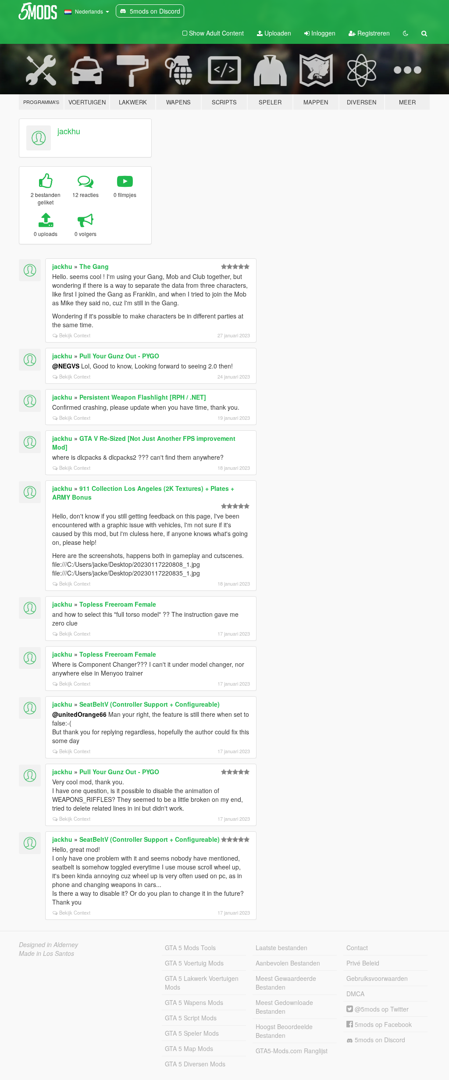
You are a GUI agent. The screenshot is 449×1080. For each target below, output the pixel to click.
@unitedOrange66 (79, 714)
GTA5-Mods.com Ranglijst (292, 1050)
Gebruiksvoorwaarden (377, 978)
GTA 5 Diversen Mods (195, 1063)
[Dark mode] (405, 33)
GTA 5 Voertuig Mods (194, 962)
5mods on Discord (379, 1039)
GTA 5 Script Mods (191, 1017)
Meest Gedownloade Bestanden (284, 1007)
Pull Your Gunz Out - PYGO (119, 355)
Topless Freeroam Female (117, 604)
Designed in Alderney (48, 944)
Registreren (373, 33)
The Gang (94, 266)
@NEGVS (65, 365)
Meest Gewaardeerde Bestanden (286, 982)
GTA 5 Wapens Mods (194, 1002)
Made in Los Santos (46, 953)
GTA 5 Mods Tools (190, 947)
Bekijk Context (74, 335)
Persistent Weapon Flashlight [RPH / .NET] (142, 397)
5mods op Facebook (382, 1024)
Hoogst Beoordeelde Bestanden (284, 1031)
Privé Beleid (362, 962)
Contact (357, 947)
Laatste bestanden (281, 947)
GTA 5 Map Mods (189, 1048)
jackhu (68, 130)
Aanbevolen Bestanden (288, 962)
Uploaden (277, 33)
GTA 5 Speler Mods (192, 1033)
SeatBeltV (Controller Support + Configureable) (149, 704)
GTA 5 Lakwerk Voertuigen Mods (202, 982)
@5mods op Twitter (381, 1009)
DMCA (355, 993)
